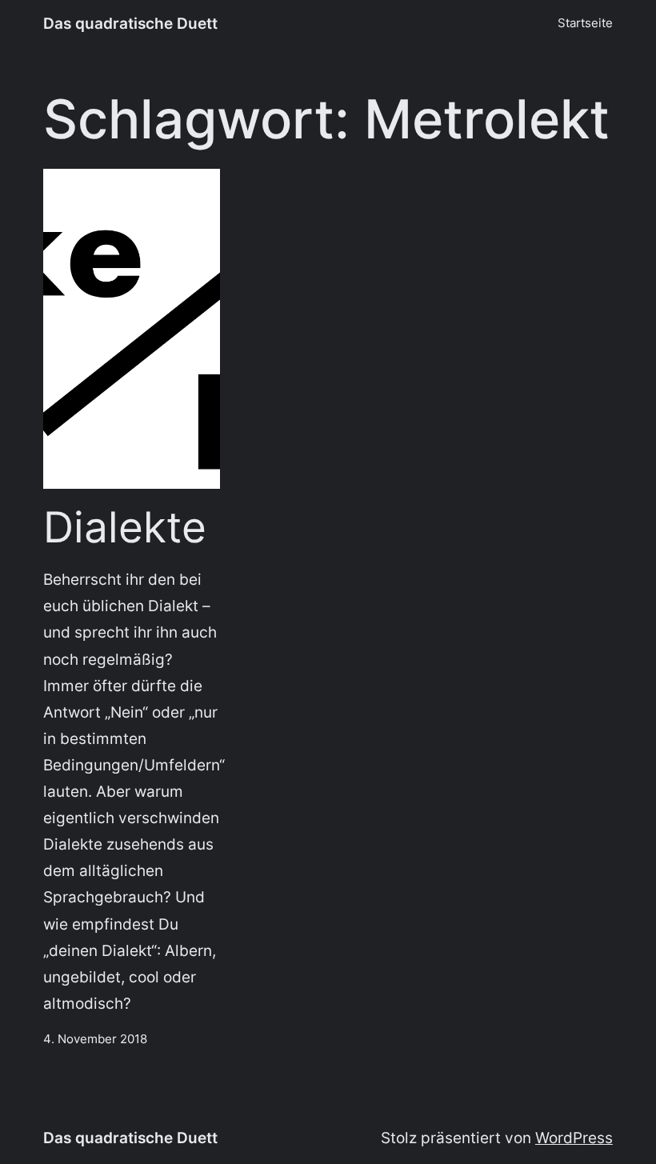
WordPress (574, 1137)
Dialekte (124, 528)
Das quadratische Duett (130, 23)
